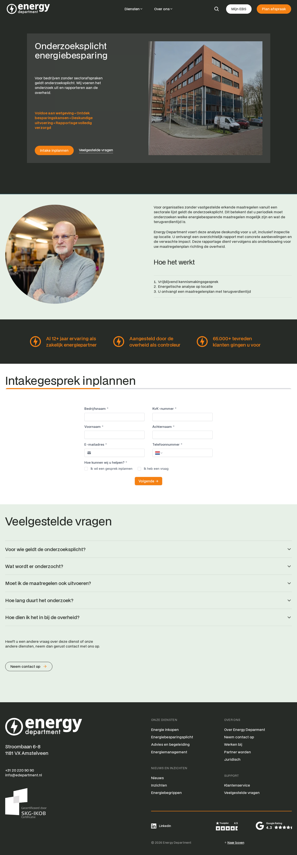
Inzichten (159, 785)
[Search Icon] (216, 9)
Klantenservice (237, 785)
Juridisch (232, 759)
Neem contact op (239, 736)
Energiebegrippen (166, 792)
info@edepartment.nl (23, 774)
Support (231, 776)
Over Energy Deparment (244, 729)
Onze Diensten (164, 720)
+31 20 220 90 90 (19, 770)
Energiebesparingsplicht (172, 736)
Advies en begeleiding (170, 744)
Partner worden (237, 751)
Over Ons (232, 720)
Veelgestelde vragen (242, 792)
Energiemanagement (169, 751)
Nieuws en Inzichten (169, 768)
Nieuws (157, 777)
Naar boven (235, 843)
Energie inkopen (165, 729)
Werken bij (233, 744)
